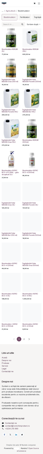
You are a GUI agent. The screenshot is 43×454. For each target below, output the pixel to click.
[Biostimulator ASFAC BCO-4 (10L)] (31, 282)
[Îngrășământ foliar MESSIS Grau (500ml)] (31, 252)
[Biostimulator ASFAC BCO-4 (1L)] (11, 282)
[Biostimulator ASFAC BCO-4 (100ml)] (11, 312)
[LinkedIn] (16, 434)
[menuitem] (9, 17)
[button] (33, 24)
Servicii (5, 366)
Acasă (4, 357)
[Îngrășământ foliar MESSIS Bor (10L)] (31, 98)
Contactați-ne (7, 371)
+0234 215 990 (11, 428)
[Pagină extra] (22, 434)
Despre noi (6, 360)
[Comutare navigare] (39, 3)
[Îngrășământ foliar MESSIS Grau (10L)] (11, 128)
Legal (4, 368)
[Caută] (22, 24)
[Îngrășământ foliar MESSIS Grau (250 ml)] (11, 68)
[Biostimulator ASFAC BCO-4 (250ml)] (11, 252)
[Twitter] (10, 434)
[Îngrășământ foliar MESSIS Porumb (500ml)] (31, 221)
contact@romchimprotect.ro (17, 426)
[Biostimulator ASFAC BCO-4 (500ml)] (31, 159)
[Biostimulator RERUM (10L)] (31, 37)
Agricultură (10, 11)
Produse (5, 363)
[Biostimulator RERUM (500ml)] (31, 128)
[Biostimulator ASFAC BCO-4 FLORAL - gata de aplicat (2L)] (11, 159)
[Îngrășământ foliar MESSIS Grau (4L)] (11, 191)
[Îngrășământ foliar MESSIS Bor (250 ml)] (11, 221)
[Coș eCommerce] (34, 3)
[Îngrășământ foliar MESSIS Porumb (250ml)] (31, 68)
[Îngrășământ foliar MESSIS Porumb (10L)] (11, 98)
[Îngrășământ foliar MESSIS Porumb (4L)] (31, 191)
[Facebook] (4, 434)
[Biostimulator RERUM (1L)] (11, 37)
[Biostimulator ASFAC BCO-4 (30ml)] (31, 312)
